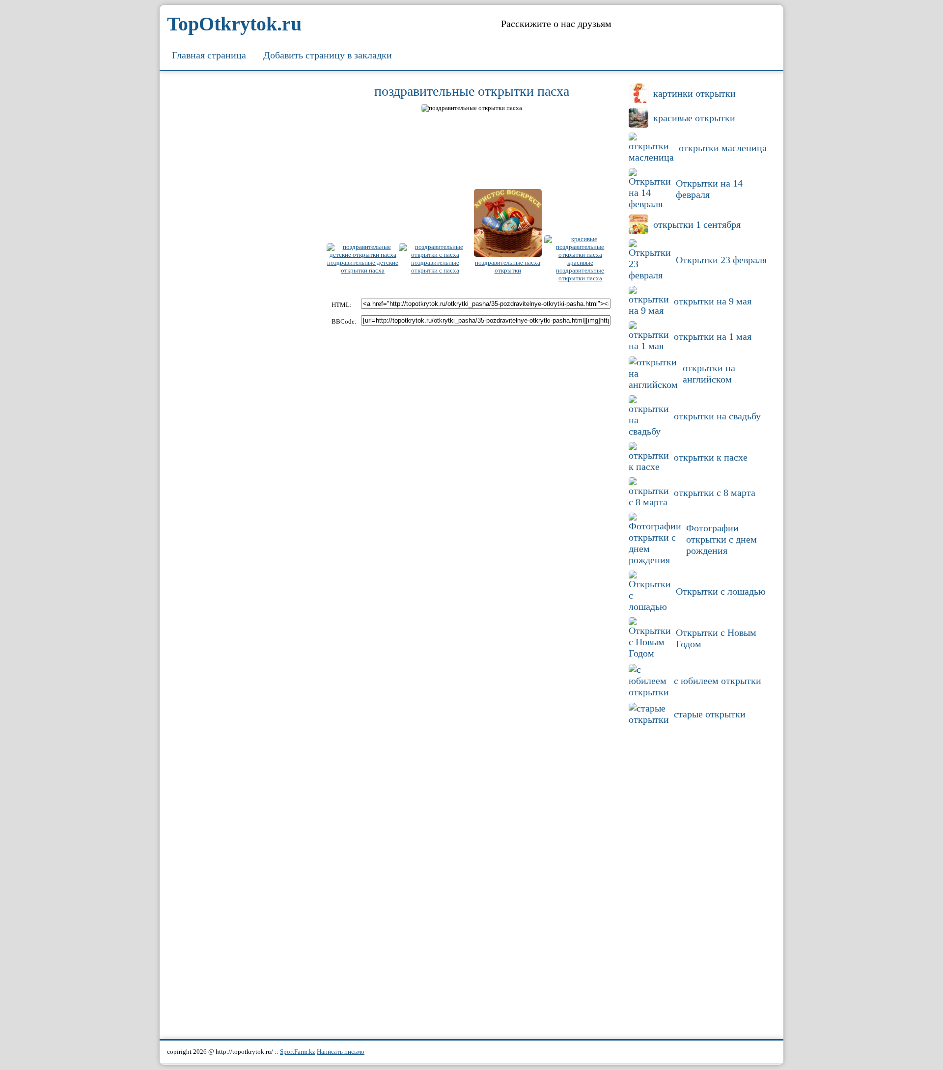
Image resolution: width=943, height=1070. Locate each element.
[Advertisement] (243, 228)
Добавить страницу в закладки (327, 55)
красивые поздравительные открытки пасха (580, 270)
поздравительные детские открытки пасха (362, 266)
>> (611, 109)
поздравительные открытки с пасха (435, 266)
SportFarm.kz (297, 1051)
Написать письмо (340, 1051)
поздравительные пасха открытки (507, 266)
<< (332, 109)
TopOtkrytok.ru (234, 24)
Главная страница (209, 55)
